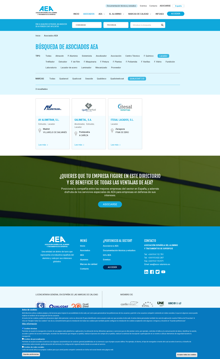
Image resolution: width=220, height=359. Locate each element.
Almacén (60, 56)
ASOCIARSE (165, 6)
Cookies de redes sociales (34, 347)
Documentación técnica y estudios (121, 6)
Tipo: (38, 56)
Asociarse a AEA (110, 246)
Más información (29, 323)
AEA (82, 255)
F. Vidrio (158, 62)
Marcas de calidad (88, 264)
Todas (48, 56)
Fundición (170, 62)
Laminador (86, 67)
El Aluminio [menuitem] (115, 14)
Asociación (116, 56)
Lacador (163, 56)
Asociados (85, 250)
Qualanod (63, 78)
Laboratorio (51, 67)
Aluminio (84, 259)
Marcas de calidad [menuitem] (138, 14)
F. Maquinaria (90, 62)
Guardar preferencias (31, 354)
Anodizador (101, 56)
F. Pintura (104, 62)
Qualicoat (76, 78)
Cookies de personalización (34, 339)
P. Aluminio (73, 56)
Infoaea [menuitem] (160, 14)
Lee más (43, 145)
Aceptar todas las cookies (186, 355)
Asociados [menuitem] (88, 14)
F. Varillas (145, 62)
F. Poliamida (131, 62)
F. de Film (75, 62)
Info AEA (107, 255)
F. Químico (149, 56)
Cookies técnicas (30, 328)
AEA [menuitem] (100, 14)
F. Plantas (117, 62)
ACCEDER (112, 267)
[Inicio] (47, 10)
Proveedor (116, 67)
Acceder (175, 13)
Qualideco (101, 78)
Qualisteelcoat (117, 78)
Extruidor (63, 62)
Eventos (143, 6)
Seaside (89, 78)
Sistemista (87, 56)
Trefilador (50, 62)
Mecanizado (101, 67)
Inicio (38, 35)
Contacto (153, 6)
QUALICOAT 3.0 (137, 78)
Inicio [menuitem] (76, 14)
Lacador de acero (69, 67)
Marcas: (40, 78)
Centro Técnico (132, 56)
